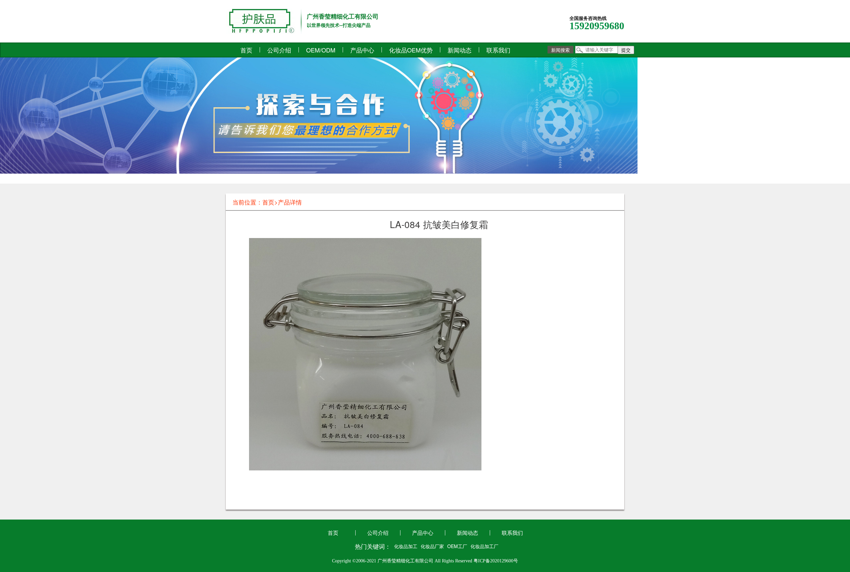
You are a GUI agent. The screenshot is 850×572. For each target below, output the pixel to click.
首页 (246, 49)
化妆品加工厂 (484, 546)
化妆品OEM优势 (411, 49)
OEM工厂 (457, 546)
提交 (626, 49)
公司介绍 (279, 49)
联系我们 (498, 49)
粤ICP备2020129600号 (495, 560)
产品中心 (362, 49)
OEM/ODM (320, 49)
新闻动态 (459, 49)
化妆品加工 (405, 546)
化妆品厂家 (432, 546)
